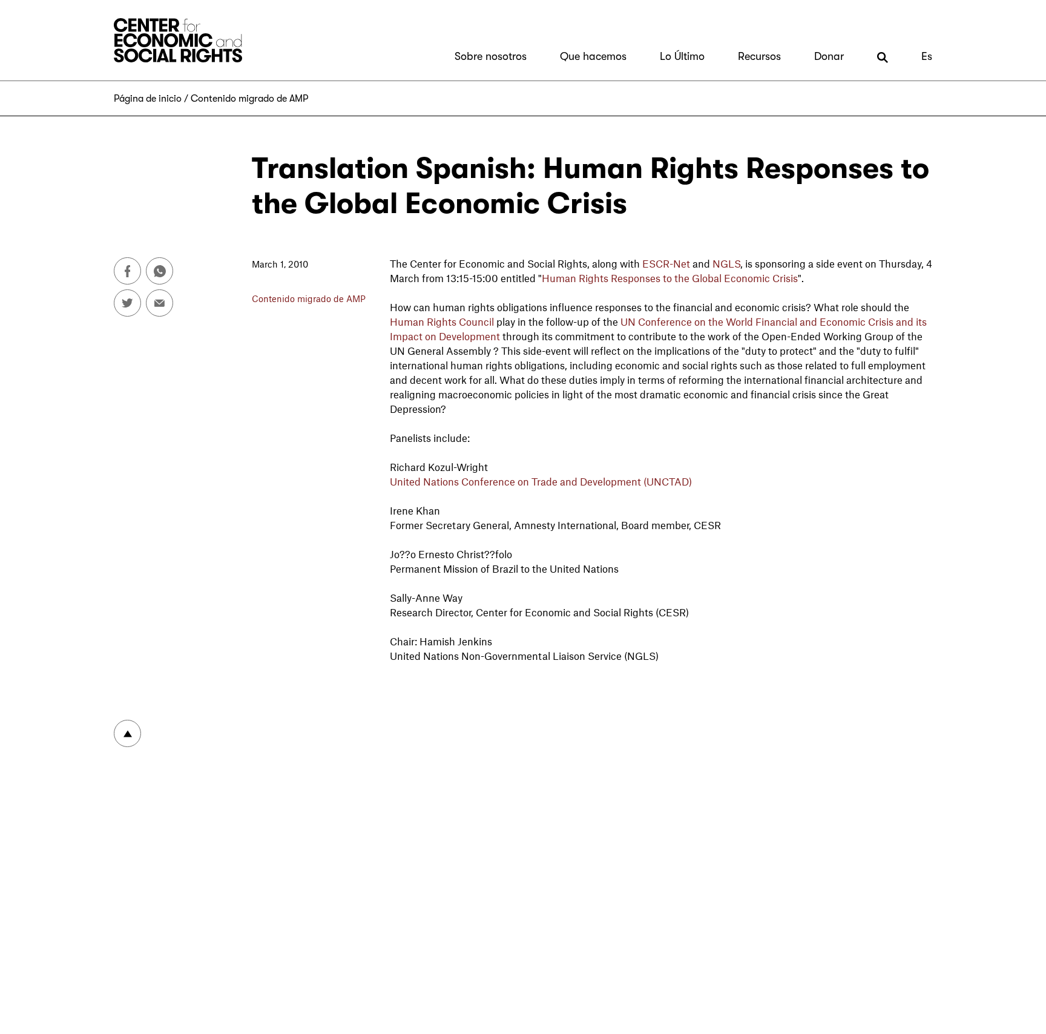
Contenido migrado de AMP (249, 98)
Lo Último (682, 56)
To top (127, 733)
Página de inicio (148, 98)
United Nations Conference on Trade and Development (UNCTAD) (541, 481)
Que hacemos (593, 56)
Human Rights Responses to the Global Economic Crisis (670, 278)
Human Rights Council (442, 321)
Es (926, 56)
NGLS (726, 263)
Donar (829, 56)
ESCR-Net (666, 263)
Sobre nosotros (491, 56)
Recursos (759, 56)
